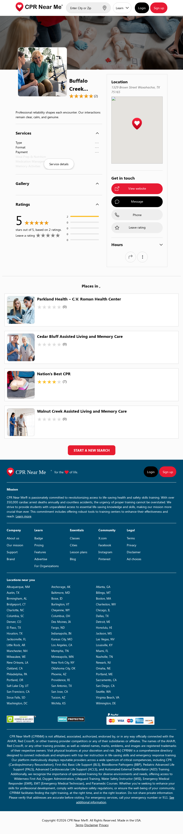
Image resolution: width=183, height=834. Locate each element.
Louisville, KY (104, 645)
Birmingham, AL (17, 598)
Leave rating (137, 227)
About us (13, 538)
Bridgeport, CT (16, 604)
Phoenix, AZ (58, 674)
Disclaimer (134, 552)
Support (12, 552)
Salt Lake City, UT (18, 686)
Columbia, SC (15, 616)
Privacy (131, 545)
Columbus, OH (60, 616)
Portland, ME (104, 674)
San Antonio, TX (61, 686)
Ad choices (134, 559)
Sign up (159, 8)
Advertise (40, 559)
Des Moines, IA (61, 622)
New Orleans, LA (17, 662)
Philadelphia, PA (17, 674)
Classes (75, 538)
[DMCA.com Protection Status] (71, 719)
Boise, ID (56, 598)
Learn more (23, 516)
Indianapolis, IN (61, 633)
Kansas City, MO (61, 639)
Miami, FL (102, 651)
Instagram (105, 552)
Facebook (104, 545)
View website (137, 188)
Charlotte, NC (15, 610)
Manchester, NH (17, 651)
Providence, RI (60, 680)
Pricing (39, 545)
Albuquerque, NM (18, 587)
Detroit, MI (103, 622)
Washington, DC (17, 703)
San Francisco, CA (18, 691)
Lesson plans (78, 552)
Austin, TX (13, 592)
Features (40, 552)
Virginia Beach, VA (107, 697)
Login (142, 8)
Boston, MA (103, 598)
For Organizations (46, 566)
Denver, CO (14, 622)
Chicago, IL (103, 610)
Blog (73, 559)
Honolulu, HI (104, 627)
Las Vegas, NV (105, 639)
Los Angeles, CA (61, 645)
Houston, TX (15, 633)
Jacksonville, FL (16, 639)
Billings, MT (103, 592)
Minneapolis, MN (62, 656)
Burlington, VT (60, 604)
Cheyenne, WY (60, 610)
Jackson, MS (104, 633)
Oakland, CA (15, 668)
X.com (102, 538)
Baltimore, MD (60, 592)
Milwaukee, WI (16, 656)
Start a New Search (92, 450)
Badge (38, 538)
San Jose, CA (59, 691)
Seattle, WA (103, 691)
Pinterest (104, 559)
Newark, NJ (103, 662)
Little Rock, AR (16, 645)
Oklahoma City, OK (63, 668)
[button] (137, 124)
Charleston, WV (106, 604)
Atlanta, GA (103, 587)
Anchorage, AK (61, 587)
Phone (137, 215)
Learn (119, 8)
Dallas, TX (102, 616)
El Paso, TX (14, 627)
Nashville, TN (104, 656)
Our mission (15, 545)
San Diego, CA (105, 686)
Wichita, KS (58, 703)
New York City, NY (62, 662)
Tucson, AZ (58, 697)
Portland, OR (15, 680)
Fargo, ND (58, 627)
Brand (11, 559)
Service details (59, 164)
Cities (73, 545)
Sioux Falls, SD (16, 697)
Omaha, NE (103, 668)
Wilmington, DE (106, 703)
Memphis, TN (60, 651)
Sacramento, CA (106, 680)
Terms (131, 538)
